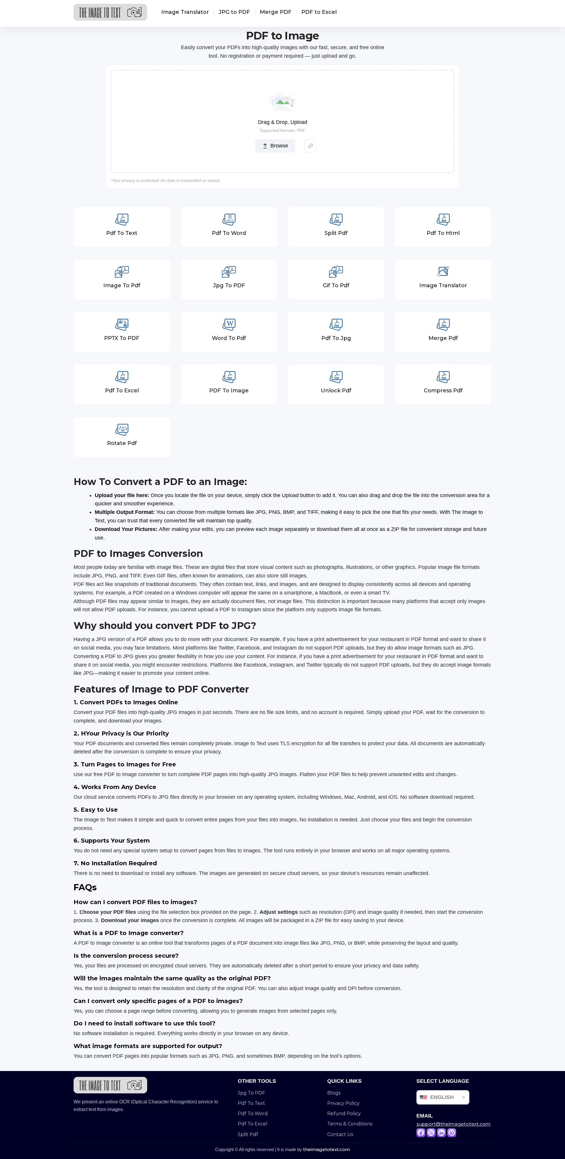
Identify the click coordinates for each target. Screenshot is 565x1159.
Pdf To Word (253, 1113)
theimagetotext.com (326, 1149)
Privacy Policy (343, 1103)
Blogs (333, 1093)
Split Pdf (248, 1134)
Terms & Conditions (349, 1124)
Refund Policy (344, 1113)
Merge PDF (276, 12)
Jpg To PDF (251, 1093)
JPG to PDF (234, 12)
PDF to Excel (319, 12)
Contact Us (340, 1134)
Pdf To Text (251, 1103)
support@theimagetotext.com (453, 1124)
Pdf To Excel (252, 1124)
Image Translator (185, 12)
